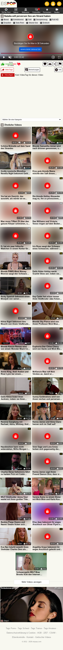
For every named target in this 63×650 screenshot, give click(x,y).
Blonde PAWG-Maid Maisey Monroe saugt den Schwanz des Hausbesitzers (14, 272)
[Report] (60, 64)
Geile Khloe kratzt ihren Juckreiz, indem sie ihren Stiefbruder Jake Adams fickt (14, 398)
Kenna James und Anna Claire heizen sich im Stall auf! (47, 423)
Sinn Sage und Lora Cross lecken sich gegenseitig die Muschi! (45, 448)
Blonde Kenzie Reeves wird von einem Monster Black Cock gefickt (15, 347)
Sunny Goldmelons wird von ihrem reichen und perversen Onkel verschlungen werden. (46, 398)
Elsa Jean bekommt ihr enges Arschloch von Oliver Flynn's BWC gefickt (47, 523)
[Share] (55, 64)
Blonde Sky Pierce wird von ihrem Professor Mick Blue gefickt (46, 322)
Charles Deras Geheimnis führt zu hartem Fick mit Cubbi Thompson (15, 473)
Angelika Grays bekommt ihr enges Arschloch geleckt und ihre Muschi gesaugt (46, 548)
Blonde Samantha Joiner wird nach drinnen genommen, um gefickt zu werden (47, 147)
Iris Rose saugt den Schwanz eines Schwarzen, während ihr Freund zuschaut (47, 247)
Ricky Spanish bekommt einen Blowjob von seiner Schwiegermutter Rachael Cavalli (15, 297)
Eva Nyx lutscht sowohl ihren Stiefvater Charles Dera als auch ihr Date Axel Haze (14, 548)
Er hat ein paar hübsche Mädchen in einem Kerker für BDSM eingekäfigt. (14, 247)
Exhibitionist (18, 20)
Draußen (7, 23)
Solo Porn (20, 23)
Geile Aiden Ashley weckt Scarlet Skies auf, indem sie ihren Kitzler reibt (46, 272)
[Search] (47, 4)
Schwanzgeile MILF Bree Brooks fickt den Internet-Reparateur (28, 573)
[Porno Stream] (8, 3)
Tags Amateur (50, 628)
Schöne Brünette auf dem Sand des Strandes (15, 147)
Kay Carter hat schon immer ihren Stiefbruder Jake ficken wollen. (46, 297)
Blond (6, 20)
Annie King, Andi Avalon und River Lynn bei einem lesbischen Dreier (14, 373)
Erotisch (46, 23)
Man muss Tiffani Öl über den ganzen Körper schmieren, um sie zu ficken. (15, 222)
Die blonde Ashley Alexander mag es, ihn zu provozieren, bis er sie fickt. (46, 197)
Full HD (55, 20)
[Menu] (59, 4)
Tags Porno (11, 628)
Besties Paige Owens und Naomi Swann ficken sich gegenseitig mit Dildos (13, 523)
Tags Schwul (23, 628)
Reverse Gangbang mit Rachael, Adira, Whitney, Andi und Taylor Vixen (15, 423)
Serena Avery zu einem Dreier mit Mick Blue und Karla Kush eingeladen (47, 498)
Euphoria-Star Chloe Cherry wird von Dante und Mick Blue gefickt (47, 347)
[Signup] (53, 4)
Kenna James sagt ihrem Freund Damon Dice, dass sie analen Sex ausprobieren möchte (46, 473)
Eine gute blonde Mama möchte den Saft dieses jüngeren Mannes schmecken (46, 172)
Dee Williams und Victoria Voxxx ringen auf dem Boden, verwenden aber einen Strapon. (47, 222)
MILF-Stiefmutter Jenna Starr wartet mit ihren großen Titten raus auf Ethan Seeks (15, 498)
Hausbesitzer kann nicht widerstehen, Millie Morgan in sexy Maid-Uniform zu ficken (15, 448)
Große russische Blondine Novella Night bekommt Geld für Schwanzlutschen (14, 172)
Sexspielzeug (41, 20)
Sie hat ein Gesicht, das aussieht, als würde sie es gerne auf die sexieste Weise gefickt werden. (14, 197)
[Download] (50, 64)
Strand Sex (33, 23)
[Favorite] (45, 64)
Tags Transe (36, 628)
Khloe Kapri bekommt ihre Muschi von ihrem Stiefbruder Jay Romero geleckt (15, 322)
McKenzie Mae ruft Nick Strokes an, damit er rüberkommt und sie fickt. (45, 373)
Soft (29, 20)
